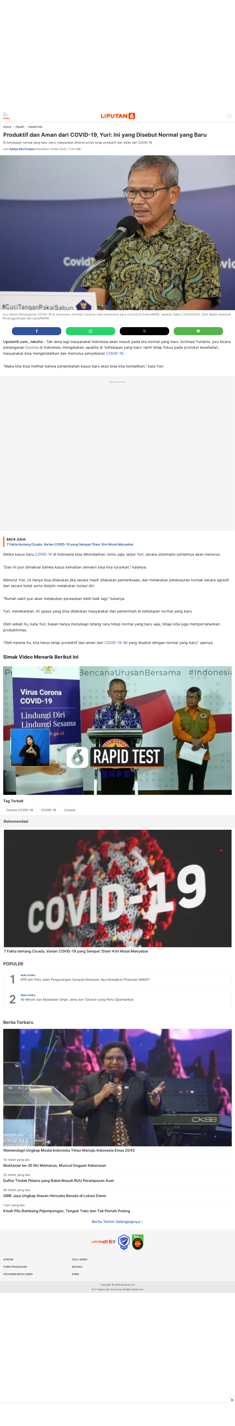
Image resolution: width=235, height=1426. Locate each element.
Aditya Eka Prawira (22, 149)
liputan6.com (128, 1284)
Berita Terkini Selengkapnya (116, 1221)
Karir (75, 1274)
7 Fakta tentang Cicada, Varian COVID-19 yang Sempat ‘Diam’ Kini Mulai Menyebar (70, 541)
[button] (36, 331)
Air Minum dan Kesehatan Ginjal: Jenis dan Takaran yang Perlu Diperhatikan (77, 999)
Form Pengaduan (15, 1266)
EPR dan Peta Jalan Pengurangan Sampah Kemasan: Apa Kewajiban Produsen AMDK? (85, 979)
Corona (31, 347)
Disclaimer (79, 1259)
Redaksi (77, 1266)
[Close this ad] (232, 1400)
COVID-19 (114, 353)
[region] (117, 55)
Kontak (8, 1259)
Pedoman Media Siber (18, 1274)
